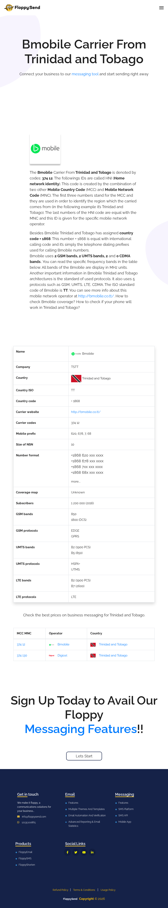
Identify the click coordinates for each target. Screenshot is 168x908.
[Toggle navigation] (161, 7)
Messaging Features (81, 729)
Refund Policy (60, 890)
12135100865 (29, 822)
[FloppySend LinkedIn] (92, 852)
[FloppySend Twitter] (75, 852)
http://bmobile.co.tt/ (96, 296)
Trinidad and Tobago (113, 644)
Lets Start (84, 756)
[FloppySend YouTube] (83, 852)
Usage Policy (108, 890)
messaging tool (85, 74)
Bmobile (63, 644)
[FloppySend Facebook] (67, 852)
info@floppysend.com (34, 816)
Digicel (62, 655)
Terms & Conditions (84, 890)
